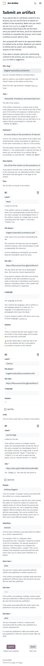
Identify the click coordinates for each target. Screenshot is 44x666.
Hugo (13, 663)
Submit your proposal (11, 651)
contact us (23, 319)
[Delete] (37, 193)
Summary (7, 130)
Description (7, 161)
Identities (7, 523)
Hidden (8, 325)
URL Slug (7, 66)
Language (9, 292)
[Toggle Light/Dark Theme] (35, 3)
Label (7, 197)
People (5, 485)
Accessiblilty (7, 660)
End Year (6, 587)
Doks (20, 663)
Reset (33, 647)
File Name (9, 228)
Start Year (7, 561)
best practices (15, 26)
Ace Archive (13, 3)
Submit (11, 647)
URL (7, 464)
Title (5, 94)
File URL (9, 261)
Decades (7, 614)
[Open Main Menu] (40, 3)
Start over (33, 651)
